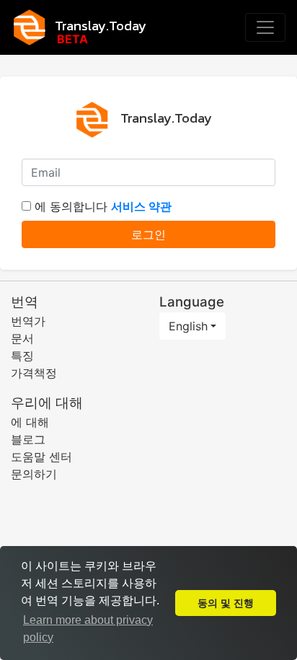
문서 (22, 338)
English (188, 326)
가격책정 (34, 373)
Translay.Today (100, 25)
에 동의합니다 (103, 206)
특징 (22, 355)
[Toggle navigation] (265, 27)
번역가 (28, 321)
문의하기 (34, 474)
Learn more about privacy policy (88, 628)
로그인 (148, 234)
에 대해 (30, 422)
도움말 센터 (41, 456)
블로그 (28, 439)
